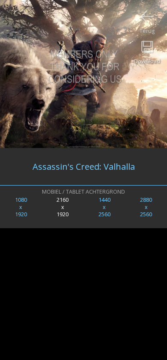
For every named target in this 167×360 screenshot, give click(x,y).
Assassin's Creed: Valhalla (84, 166)
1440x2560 (104, 207)
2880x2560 (146, 207)
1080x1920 (21, 207)
